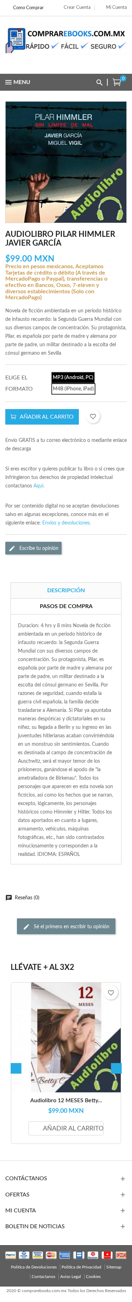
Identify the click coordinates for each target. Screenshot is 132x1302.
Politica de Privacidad (81, 1267)
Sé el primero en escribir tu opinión (70, 926)
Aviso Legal (70, 1276)
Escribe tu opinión (38, 548)
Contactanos (43, 1276)
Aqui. (38, 486)
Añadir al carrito (47, 417)
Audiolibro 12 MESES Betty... (66, 1100)
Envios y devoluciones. (66, 523)
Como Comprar (28, 8)
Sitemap (113, 1267)
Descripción (66, 590)
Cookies (93, 1276)
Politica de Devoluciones (34, 1267)
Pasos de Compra (66, 606)
